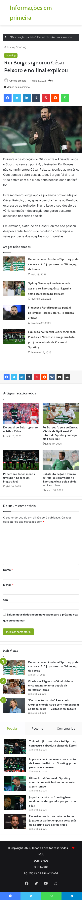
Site (5, 599)
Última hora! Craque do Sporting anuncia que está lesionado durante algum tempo (51, 782)
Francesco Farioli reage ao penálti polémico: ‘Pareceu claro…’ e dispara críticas (51, 313)
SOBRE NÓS (41, 860)
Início (10, 47)
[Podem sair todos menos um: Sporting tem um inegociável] (21, 460)
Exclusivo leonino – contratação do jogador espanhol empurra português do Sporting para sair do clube (52, 820)
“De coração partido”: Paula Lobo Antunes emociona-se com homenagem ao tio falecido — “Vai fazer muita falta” (53, 705)
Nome (8, 569)
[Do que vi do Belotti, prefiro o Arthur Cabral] (21, 413)
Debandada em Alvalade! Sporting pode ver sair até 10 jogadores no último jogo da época (53, 264)
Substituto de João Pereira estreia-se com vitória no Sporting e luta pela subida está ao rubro (59, 479)
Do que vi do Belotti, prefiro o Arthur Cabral (20, 429)
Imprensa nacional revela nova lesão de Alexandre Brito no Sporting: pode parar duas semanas (52, 763)
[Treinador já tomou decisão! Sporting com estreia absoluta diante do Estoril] (15, 746)
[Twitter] (14, 377)
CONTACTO (41, 867)
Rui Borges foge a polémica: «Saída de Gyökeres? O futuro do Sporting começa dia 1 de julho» (60, 433)
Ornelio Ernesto (17, 80)
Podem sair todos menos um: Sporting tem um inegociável (19, 477)
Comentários (66, 728)
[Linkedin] (22, 377)
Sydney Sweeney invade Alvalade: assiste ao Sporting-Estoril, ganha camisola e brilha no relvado (49, 288)
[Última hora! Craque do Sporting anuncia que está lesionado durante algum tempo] (15, 783)
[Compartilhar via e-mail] (59, 377)
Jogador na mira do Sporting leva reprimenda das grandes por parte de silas (52, 801)
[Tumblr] (29, 377)
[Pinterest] (37, 377)
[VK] (52, 377)
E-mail (8, 584)
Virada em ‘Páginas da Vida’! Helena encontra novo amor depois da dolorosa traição (50, 685)
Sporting (21, 47)
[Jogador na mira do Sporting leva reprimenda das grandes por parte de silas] (15, 802)
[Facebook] (7, 377)
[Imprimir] (67, 377)
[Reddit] (44, 377)
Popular (12, 728)
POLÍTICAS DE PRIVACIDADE (41, 873)
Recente (37, 728)
